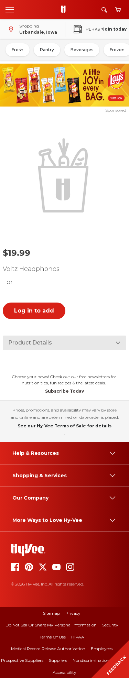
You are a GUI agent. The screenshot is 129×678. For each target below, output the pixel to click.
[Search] (104, 10)
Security (110, 624)
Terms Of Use (53, 636)
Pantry (47, 49)
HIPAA (77, 636)
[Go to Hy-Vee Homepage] (65, 10)
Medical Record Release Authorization (48, 648)
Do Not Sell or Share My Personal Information (51, 624)
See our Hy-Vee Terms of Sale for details (64, 425)
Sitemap (51, 613)
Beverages (82, 49)
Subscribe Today (64, 391)
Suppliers (58, 660)
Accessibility (64, 672)
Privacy (72, 613)
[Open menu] (10, 9)
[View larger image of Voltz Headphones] (65, 175)
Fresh (17, 49)
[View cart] (117, 9)
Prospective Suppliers (22, 660)
